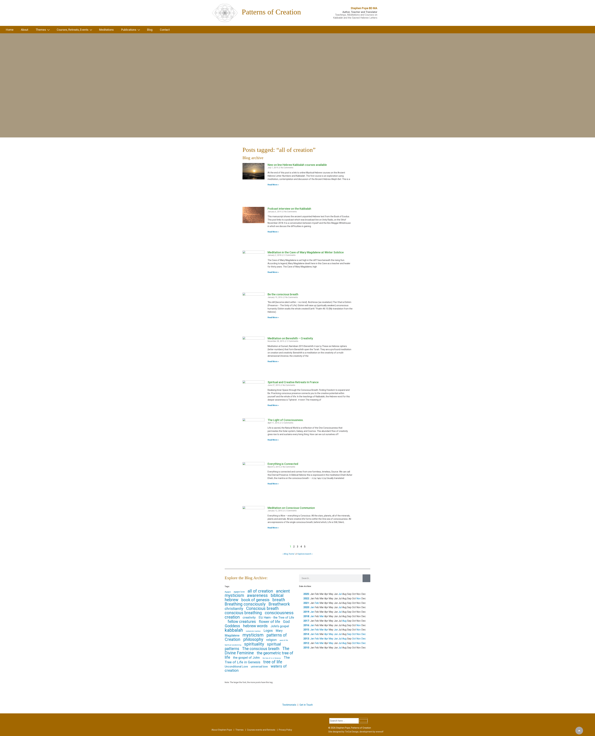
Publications (128, 29)
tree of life (272, 661)
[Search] (366, 578)
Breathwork (279, 604)
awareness (257, 595)
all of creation (260, 591)
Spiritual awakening (233, 645)
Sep (349, 634)
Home (9, 29)
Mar (322, 616)
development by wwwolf (371, 731)
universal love (259, 666)
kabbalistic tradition (253, 631)
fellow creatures (242, 621)
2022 (306, 598)
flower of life (269, 621)
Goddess (232, 626)
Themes (41, 29)
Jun (336, 629)
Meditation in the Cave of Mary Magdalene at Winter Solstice (306, 252)
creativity (249, 617)
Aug (344, 620)
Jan (312, 607)
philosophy (253, 639)
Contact (165, 29)
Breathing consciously (245, 604)
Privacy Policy (285, 730)
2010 (306, 647)
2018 (306, 616)
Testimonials (289, 704)
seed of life (284, 640)
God (286, 621)
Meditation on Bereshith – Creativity (290, 338)
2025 (306, 594)
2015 (306, 629)
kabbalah (234, 630)
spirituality (254, 644)
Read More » (273, 185)
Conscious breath (262, 608)
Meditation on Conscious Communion (291, 507)
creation (232, 617)
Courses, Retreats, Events (72, 29)
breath (278, 599)
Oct (354, 634)
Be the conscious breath (283, 294)
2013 (306, 638)
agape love (239, 591)
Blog (149, 29)
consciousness (279, 612)
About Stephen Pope (222, 730)
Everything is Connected (283, 463)
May (331, 634)
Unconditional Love (236, 666)
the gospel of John (246, 657)
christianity (234, 608)
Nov (358, 598)
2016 (306, 625)
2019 (306, 611)
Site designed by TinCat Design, (343, 731)
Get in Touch (306, 704)
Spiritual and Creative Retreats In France (293, 382)
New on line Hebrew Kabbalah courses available (297, 164)
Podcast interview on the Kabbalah (289, 208)
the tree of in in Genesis (272, 658)
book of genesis (255, 599)
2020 (306, 607)
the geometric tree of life (259, 655)
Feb (317, 603)
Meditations (106, 29)
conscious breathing (243, 612)
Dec (363, 634)
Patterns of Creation (271, 12)
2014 (306, 634)
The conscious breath (260, 648)
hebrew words (255, 626)
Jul (340, 594)
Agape (228, 592)
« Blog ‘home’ (289, 554)
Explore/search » (305, 554)
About (24, 29)
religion (271, 640)
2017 (306, 620)
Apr (326, 629)
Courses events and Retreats (261, 730)
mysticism (253, 635)
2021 (306, 603)
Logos (268, 630)
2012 (306, 643)
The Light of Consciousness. (285, 420)
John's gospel (280, 626)
